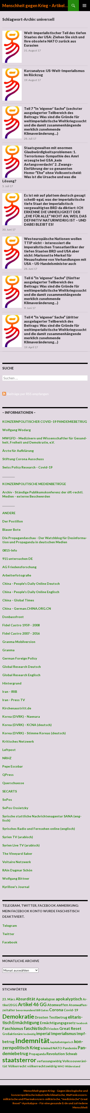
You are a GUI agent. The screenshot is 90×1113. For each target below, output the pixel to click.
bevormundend (26, 1010)
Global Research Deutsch (21, 667)
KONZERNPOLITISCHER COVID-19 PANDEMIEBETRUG (44, 421)
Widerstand (72, 1066)
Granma (8, 650)
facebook (81, 1023)
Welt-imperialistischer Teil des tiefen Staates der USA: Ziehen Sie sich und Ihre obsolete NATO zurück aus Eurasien (55, 39)
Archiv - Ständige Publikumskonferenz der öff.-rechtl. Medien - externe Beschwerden (42, 494)
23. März (8, 999)
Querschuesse (13, 783)
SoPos (7, 799)
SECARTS (9, 791)
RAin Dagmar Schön (17, 870)
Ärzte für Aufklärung (18, 451)
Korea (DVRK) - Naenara (21, 716)
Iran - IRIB (9, 691)
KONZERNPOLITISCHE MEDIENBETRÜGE (34, 484)
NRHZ (7, 758)
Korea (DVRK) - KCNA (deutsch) (27, 725)
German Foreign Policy (19, 658)
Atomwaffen (57, 1005)
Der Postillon (12, 521)
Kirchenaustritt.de (16, 708)
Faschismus (12, 1028)
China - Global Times (18, 600)
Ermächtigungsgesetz (58, 1023)
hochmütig (30, 1033)
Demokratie (18, 1016)
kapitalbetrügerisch (61, 1042)
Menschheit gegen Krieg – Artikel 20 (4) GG (35, 5)
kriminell (46, 1048)
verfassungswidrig (49, 1061)
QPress (8, 775)
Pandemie (70, 1048)
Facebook (9, 942)
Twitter (8, 934)
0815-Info (9, 550)
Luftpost (9, 750)
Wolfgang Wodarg (16, 430)
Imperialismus (63, 1033)
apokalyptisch (69, 998)
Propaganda (37, 1054)
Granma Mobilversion (18, 642)
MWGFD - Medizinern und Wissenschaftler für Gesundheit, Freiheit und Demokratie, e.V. (44, 440)
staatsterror (19, 1060)
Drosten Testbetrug (51, 1017)
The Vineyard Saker (17, 853)
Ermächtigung (25, 1022)
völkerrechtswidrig (42, 1066)
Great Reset (70, 1028)
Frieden (53, 1029)
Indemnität (32, 1040)
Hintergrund (11, 683)
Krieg (35, 1047)
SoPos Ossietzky (15, 808)
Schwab (71, 1054)
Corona (56, 1009)
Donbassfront (13, 617)
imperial (43, 1033)
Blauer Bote (11, 529)
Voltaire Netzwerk (16, 862)
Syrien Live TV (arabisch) (21, 845)
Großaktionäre (12, 1034)
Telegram (9, 925)
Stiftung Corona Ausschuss (23, 459)
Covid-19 (71, 1010)
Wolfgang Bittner (15, 878)
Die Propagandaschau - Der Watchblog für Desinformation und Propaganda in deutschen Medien (44, 540)
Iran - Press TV (13, 700)
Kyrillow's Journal (15, 887)
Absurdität (25, 998)
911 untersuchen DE (17, 559)
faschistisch (35, 1028)
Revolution (55, 1053)
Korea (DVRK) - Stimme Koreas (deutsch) (34, 733)
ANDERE (8, 513)
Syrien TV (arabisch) (17, 837)
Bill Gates (42, 1010)
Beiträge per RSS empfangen (28, 394)
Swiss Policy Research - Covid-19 (27, 467)
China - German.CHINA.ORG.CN (26, 608)
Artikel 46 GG (32, 1004)
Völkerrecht (17, 1066)
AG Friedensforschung (19, 567)
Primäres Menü (84, 5)
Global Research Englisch (21, 675)
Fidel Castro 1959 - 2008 (21, 625)
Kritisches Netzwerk (18, 741)
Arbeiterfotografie (16, 575)
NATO (57, 1048)
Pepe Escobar (12, 766)
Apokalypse (45, 999)
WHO (60, 1066)
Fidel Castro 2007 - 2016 (21, 633)
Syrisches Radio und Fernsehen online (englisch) (38, 829)
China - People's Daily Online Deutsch (31, 583)
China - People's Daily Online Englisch (30, 592)
